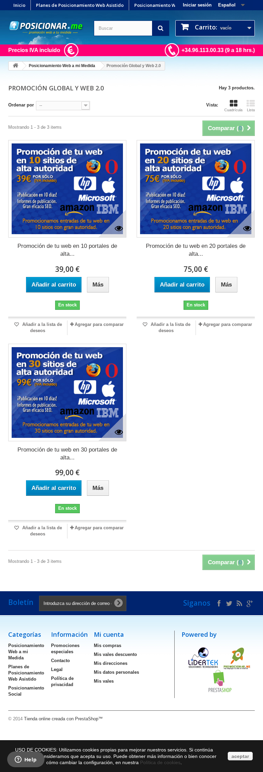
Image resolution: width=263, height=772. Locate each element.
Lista (251, 110)
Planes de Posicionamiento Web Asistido (80, 5)
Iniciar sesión (197, 5)
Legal (57, 669)
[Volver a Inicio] (15, 66)
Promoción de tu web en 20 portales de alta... (196, 250)
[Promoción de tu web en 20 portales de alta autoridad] (195, 188)
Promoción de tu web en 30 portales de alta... (67, 453)
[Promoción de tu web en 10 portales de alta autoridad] (67, 188)
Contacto (60, 660)
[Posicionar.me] (46, 27)
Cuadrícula (233, 110)
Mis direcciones (110, 663)
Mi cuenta (109, 634)
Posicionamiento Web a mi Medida (172, 5)
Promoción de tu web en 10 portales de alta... (67, 250)
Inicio (19, 5)
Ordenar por (21, 104)
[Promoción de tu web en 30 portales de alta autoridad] (67, 392)
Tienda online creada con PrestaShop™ (63, 718)
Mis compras (107, 645)
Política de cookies (160, 762)
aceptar (240, 756)
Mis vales (104, 681)
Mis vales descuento (115, 654)
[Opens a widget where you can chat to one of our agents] (26, 760)
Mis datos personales (116, 672)
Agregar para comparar (99, 324)
